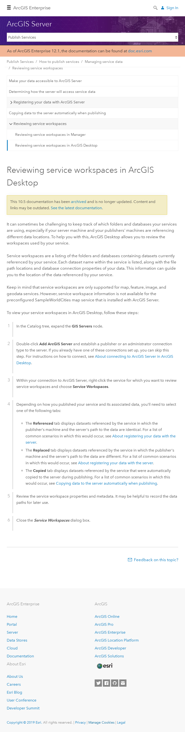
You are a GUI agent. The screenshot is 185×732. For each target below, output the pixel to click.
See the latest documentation (76, 208)
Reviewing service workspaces (37, 68)
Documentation (20, 656)
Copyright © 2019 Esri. (24, 722)
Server (12, 632)
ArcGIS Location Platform (117, 640)
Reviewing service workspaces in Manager (50, 134)
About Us (15, 676)
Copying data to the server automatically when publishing (57, 113)
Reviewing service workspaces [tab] (39, 123)
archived (78, 201)
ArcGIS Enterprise (110, 632)
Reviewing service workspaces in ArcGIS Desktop (56, 145)
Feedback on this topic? (156, 559)
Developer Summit (23, 708)
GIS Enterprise (32, 8)
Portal (12, 624)
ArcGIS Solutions (109, 656)
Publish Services (20, 62)
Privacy (80, 722)
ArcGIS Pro (104, 624)
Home (12, 616)
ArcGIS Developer (110, 648)
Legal (121, 722)
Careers (14, 684)
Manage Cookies (101, 722)
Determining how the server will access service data (52, 91)
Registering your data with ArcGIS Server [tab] (49, 102)
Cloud (12, 648)
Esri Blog (14, 692)
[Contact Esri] (122, 683)
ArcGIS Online (107, 616)
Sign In (172, 8)
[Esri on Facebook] (106, 683)
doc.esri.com (140, 50)
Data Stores (17, 640)
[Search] (156, 7)
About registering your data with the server (115, 463)
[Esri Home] (104, 666)
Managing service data (104, 62)
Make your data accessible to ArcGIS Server (45, 81)
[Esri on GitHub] (114, 683)
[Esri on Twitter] (98, 683)
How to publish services (59, 62)
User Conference (21, 700)
